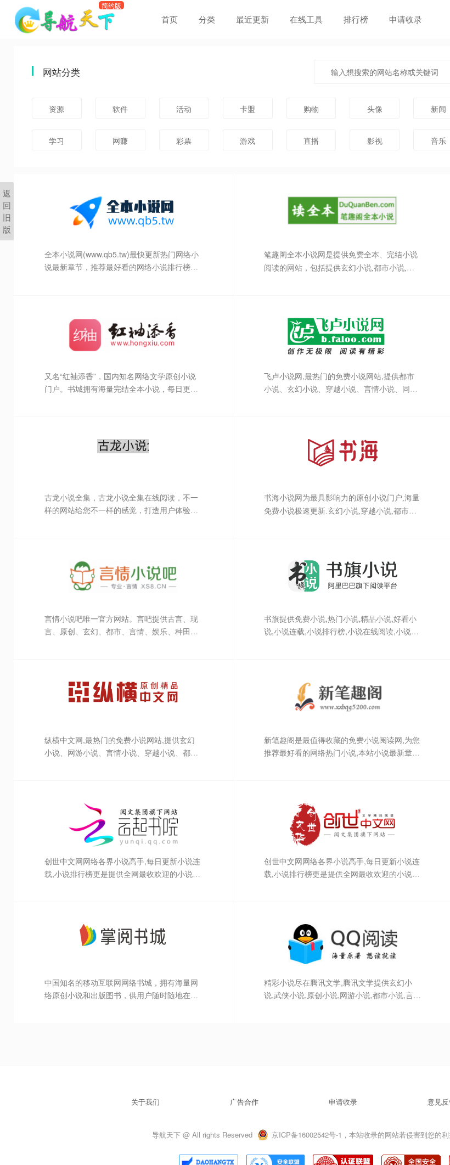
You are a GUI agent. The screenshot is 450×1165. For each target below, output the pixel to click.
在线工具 (306, 19)
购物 (311, 108)
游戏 (247, 140)
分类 (207, 19)
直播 (311, 140)
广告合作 (244, 1101)
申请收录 (405, 19)
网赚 (120, 140)
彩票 (184, 140)
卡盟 (247, 108)
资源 (56, 108)
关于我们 (145, 1101)
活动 (184, 108)
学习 (56, 140)
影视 (375, 140)
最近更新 (252, 19)
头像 (375, 108)
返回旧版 (7, 211)
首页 (169, 19)
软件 (120, 108)
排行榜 (356, 19)
